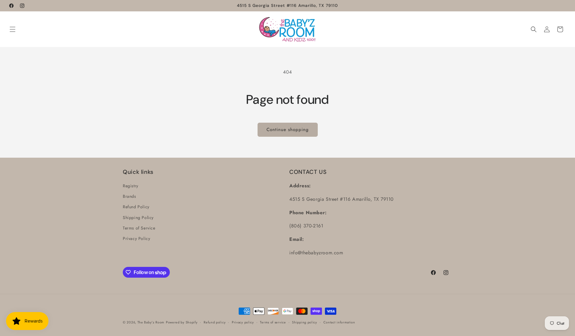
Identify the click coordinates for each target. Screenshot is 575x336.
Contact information (339, 322)
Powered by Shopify (182, 322)
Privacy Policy (136, 238)
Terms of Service (139, 228)
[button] (12, 29)
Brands (129, 196)
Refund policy (215, 322)
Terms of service (273, 322)
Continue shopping (288, 129)
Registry (130, 186)
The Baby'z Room (151, 322)
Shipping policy (304, 322)
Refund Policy (136, 207)
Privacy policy (243, 322)
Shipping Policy (138, 218)
